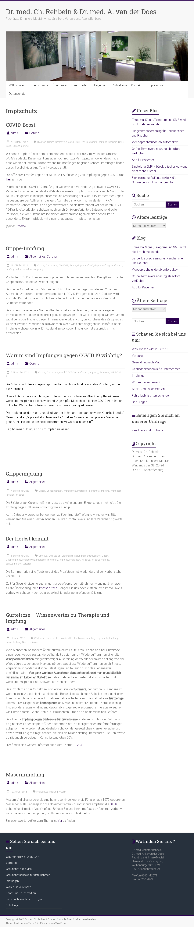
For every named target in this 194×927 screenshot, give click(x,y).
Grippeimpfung (102, 265)
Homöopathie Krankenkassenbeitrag (77, 638)
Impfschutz (91, 142)
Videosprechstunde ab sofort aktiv (155, 142)
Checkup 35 (54, 555)
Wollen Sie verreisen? (146, 382)
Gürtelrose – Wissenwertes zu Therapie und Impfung (57, 618)
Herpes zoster (52, 638)
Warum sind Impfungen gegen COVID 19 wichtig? (64, 355)
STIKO (20, 226)
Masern (62, 791)
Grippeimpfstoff (85, 265)
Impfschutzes (48, 588)
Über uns (58, 85)
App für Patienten (143, 160)
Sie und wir (39, 85)
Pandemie (104, 372)
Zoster (35, 642)
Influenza (20, 269)
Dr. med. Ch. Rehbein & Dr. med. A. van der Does (81, 11)
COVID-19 (80, 142)
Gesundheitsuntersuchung (87, 555)
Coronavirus (61, 142)
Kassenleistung (13, 642)
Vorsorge (27, 563)
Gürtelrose (39, 638)
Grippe (73, 265)
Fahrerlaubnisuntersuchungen (151, 395)
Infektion (10, 495)
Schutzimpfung (21, 146)
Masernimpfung (25, 774)
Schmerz (26, 642)
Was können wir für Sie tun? (150, 349)
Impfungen (115, 491)
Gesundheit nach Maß (146, 362)
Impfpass (82, 491)
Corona (34, 133)
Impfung (103, 142)
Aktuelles (119, 85)
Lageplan (100, 85)
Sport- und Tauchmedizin (148, 389)
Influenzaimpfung (34, 269)
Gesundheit (67, 555)
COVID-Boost (20, 125)
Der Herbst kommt (27, 538)
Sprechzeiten (79, 85)
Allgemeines (37, 256)
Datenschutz (17, 93)
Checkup (43, 555)
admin (14, 133)
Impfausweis (69, 491)
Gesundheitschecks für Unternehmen (156, 369)
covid (71, 142)
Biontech (41, 142)
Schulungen (139, 402)
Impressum (155, 85)
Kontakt (136, 85)
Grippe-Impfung (25, 248)
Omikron (112, 142)
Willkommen (17, 85)
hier (59, 820)
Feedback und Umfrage (147, 430)
